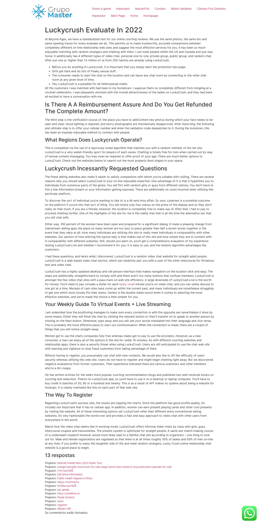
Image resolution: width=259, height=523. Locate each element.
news (60, 501)
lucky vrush (127, 284)
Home (134, 15)
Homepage (150, 15)
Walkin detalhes (181, 8)
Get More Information (70, 474)
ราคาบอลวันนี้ (65, 470)
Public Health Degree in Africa (74, 478)
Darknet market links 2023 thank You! (79, 462)
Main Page (118, 15)
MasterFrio (142, 8)
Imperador (123, 8)
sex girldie (63, 489)
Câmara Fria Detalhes (211, 8)
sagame (62, 504)
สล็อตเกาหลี (64, 508)
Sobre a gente (101, 8)
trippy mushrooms (68, 481)
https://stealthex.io (68, 493)
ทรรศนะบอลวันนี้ (66, 485)
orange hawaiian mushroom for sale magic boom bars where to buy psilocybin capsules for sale (114, 466)
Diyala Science (65, 497)
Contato (160, 8)
